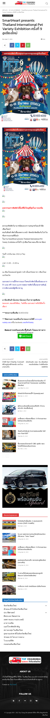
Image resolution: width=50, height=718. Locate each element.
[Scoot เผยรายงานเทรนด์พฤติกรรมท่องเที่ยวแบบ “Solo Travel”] (9, 538)
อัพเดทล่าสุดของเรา (10, 515)
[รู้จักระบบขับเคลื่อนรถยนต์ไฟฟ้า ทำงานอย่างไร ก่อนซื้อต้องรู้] (9, 409)
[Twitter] (17, 45)
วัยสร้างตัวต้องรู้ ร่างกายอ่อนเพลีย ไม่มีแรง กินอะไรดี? (31, 432)
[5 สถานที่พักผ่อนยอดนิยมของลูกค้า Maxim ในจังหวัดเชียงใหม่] (9, 577)
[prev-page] (3, 456)
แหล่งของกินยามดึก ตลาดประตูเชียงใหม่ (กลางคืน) (32, 561)
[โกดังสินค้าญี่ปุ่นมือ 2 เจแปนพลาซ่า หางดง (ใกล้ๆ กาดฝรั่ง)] (9, 525)
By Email (13, 684)
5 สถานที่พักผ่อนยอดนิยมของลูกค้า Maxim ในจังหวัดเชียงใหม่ (30, 574)
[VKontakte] (36, 701)
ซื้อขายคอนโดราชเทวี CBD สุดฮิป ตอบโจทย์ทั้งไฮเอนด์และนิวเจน (31, 445)
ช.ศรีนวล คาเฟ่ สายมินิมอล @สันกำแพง (32, 586)
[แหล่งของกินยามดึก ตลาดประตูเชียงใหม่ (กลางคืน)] (9, 564)
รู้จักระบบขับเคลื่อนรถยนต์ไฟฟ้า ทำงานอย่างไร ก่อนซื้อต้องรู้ (31, 407)
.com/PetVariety (28, 322)
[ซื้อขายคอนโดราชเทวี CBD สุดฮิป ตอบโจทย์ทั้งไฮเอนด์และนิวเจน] (9, 447)
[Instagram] (30, 701)
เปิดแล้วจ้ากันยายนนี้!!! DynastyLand (30, 393)
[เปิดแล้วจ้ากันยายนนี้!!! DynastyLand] (9, 397)
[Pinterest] (22, 45)
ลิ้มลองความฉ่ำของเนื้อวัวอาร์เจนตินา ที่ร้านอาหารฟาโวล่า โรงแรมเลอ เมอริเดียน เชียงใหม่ (32, 383)
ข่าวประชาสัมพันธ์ (14, 10)
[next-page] (7, 456)
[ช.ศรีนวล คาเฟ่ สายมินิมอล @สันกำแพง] (9, 590)
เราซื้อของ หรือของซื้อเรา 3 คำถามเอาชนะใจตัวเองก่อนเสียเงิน (32, 419)
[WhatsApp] (28, 45)
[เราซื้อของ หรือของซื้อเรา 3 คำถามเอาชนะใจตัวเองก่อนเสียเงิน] (9, 422)
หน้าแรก (4, 10)
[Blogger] (13, 701)
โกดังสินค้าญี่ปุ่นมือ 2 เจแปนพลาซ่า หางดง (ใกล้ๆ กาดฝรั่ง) (30, 522)
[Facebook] (12, 45)
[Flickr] (25, 701)
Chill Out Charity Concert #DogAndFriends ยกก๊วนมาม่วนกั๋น (13, 364)
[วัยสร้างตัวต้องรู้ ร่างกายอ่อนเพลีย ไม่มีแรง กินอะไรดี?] (9, 435)
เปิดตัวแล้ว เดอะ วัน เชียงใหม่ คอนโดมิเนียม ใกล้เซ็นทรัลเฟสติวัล (37, 364)
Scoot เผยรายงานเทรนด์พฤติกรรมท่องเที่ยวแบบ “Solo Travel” (31, 535)
